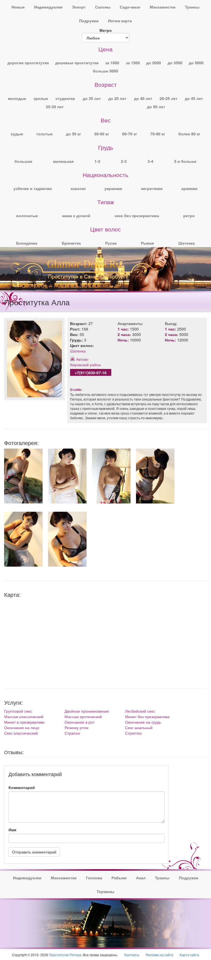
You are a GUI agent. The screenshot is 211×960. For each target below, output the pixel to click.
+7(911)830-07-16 (91, 372)
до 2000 (153, 62)
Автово (82, 359)
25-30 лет (55, 106)
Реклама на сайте (159, 954)
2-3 (124, 161)
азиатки (78, 188)
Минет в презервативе (24, 722)
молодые (17, 98)
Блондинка (26, 243)
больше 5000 (105, 71)
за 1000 (112, 62)
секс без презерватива (137, 215)
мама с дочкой (76, 215)
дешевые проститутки (77, 62)
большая (23, 161)
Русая (110, 243)
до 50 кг (73, 133)
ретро (189, 215)
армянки (189, 188)
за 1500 (133, 62)
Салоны (102, 7)
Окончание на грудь (143, 722)
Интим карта (120, 20)
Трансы (192, 7)
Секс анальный (138, 727)
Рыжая (147, 243)
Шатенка (186, 243)
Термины (105, 891)
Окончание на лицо (21, 727)
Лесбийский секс (140, 711)
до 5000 (196, 62)
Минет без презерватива (147, 716)
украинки (113, 188)
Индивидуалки (48, 7)
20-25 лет (168, 98)
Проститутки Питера (65, 954)
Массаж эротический (83, 716)
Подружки (89, 20)
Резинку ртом (76, 727)
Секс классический (21, 733)
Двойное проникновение (87, 711)
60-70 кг (129, 133)
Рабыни (119, 877)
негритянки (152, 188)
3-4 (150, 161)
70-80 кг (157, 133)
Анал (141, 877)
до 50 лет (156, 106)
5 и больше (185, 161)
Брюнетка (71, 243)
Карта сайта (189, 954)
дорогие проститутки (28, 62)
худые (17, 133)
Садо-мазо (130, 7)
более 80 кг (189, 133)
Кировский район (85, 364)
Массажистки (163, 7)
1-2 (97, 161)
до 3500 (175, 62)
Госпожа (94, 877)
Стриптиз (133, 733)
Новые (18, 7)
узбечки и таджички (32, 188)
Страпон (72, 733)
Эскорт (79, 7)
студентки (65, 98)
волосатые (27, 215)
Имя (12, 829)
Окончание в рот (80, 722)
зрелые (41, 98)
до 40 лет (143, 98)
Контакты (131, 954)
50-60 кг (101, 133)
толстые (44, 133)
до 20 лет (117, 98)
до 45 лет (194, 98)
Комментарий (22, 787)
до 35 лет (92, 98)
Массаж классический (23, 716)
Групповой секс (18, 711)
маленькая (63, 161)
